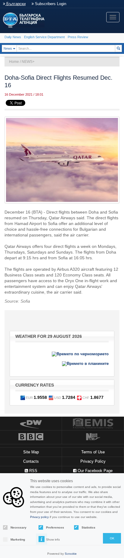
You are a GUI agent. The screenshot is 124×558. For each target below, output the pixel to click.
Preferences (55, 527)
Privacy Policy (93, 461)
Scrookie (71, 553)
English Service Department (44, 37)
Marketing (18, 539)
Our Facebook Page (94, 470)
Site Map (31, 452)
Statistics (88, 527)
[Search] (118, 48)
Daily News (13, 37)
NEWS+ (28, 62)
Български (15, 4)
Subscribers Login (50, 4)
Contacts (31, 461)
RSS (32, 470)
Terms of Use (93, 452)
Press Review (78, 37)
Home (14, 62)
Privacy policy (39, 517)
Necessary (18, 527)
